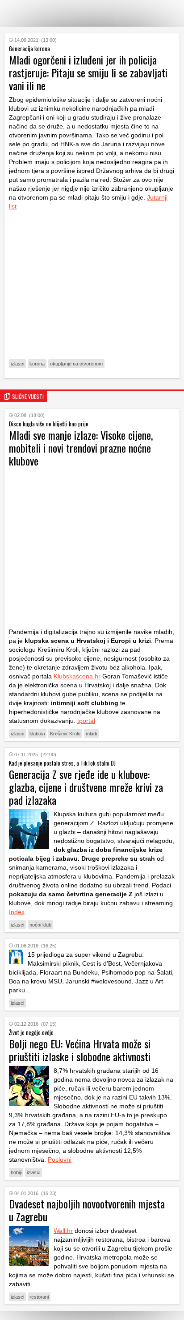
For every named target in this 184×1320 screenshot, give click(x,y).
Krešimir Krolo (65, 733)
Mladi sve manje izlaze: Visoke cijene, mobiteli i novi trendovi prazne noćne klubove (81, 448)
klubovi (37, 733)
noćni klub (40, 924)
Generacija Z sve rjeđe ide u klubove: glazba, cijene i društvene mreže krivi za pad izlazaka (86, 787)
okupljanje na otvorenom (76, 363)
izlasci (17, 363)
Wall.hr (63, 1230)
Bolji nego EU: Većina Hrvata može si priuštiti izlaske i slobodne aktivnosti (80, 1049)
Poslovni (59, 1159)
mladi (91, 733)
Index (17, 911)
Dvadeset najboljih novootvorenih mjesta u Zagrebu (87, 1210)
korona (37, 363)
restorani (39, 1297)
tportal (86, 720)
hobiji (16, 1172)
